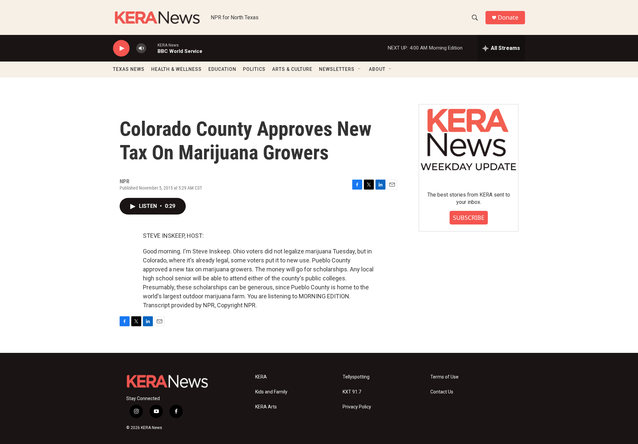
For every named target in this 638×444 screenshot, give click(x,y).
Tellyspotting (356, 376)
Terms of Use (444, 376)
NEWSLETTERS (337, 69)
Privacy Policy (357, 406)
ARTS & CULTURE (292, 69)
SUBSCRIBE (468, 218)
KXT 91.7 (352, 391)
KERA (261, 376)
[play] (121, 48)
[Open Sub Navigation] (359, 69)
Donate (508, 17)
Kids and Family (271, 391)
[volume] (141, 48)
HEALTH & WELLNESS (176, 69)
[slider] (152, 48)
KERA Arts (266, 406)
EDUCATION (222, 69)
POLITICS (254, 69)
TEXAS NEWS (129, 69)
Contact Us (441, 391)
